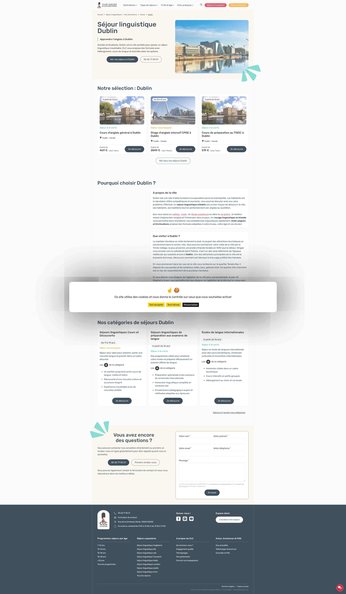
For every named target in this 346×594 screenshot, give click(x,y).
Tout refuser (173, 304)
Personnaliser (191, 304)
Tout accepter (156, 304)
